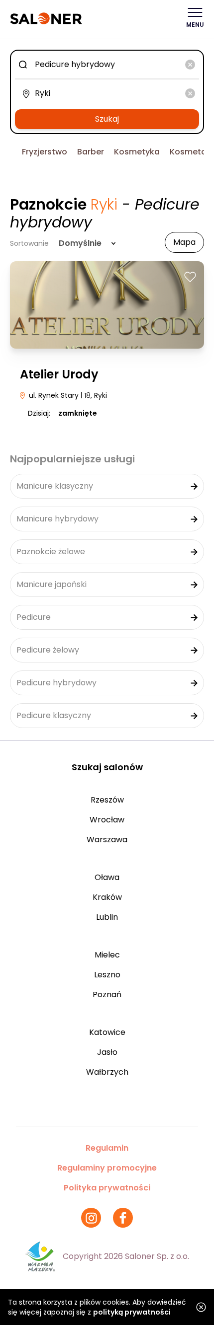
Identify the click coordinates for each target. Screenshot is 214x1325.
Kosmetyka (137, 151)
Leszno (107, 974)
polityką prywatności (132, 1312)
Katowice (107, 1032)
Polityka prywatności (107, 1187)
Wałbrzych (107, 1072)
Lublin (107, 917)
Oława (107, 877)
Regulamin (107, 1148)
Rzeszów (107, 800)
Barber (90, 151)
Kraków (107, 897)
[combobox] (107, 64)
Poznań (107, 994)
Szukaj (107, 119)
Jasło (107, 1052)
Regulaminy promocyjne (107, 1168)
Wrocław (107, 819)
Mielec (107, 954)
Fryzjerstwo (44, 151)
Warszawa (107, 839)
